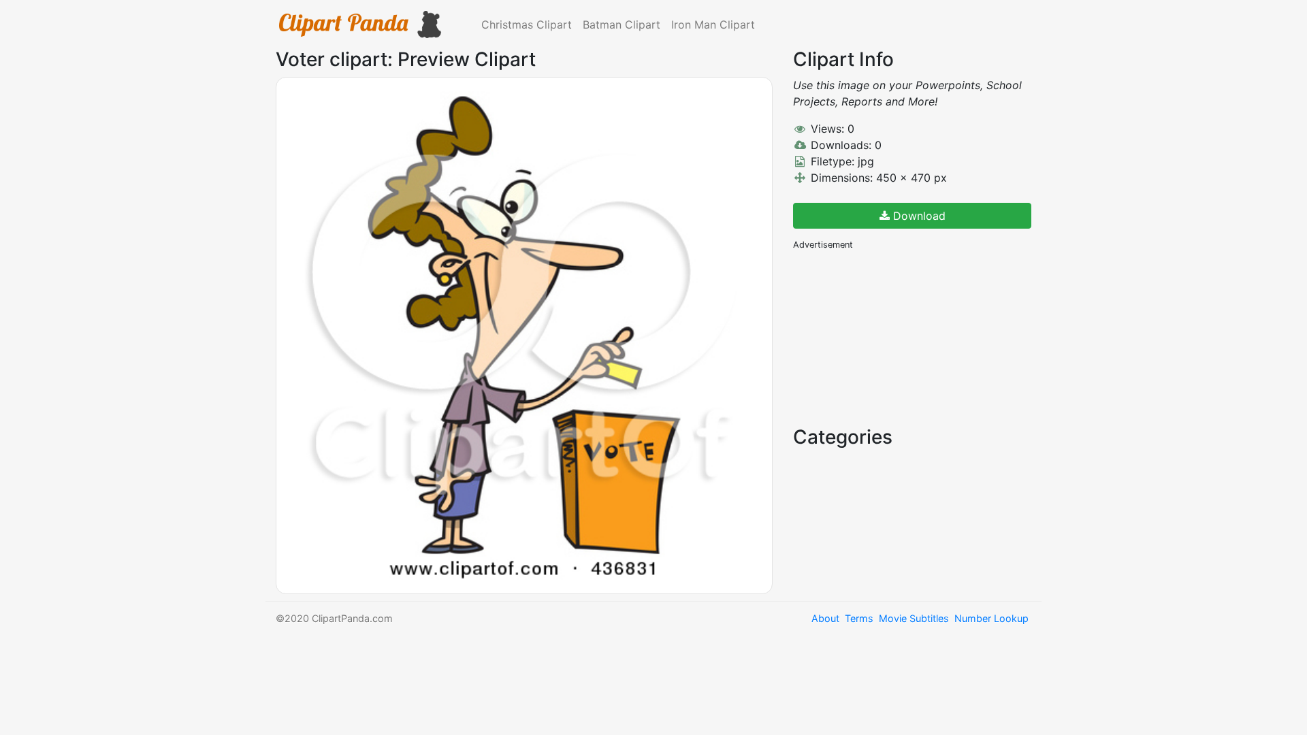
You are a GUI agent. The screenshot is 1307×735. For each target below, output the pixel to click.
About (825, 618)
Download (918, 216)
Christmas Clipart (526, 24)
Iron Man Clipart (713, 24)
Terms (859, 618)
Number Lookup (991, 618)
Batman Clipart (621, 24)
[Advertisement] (895, 337)
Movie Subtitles (914, 618)
